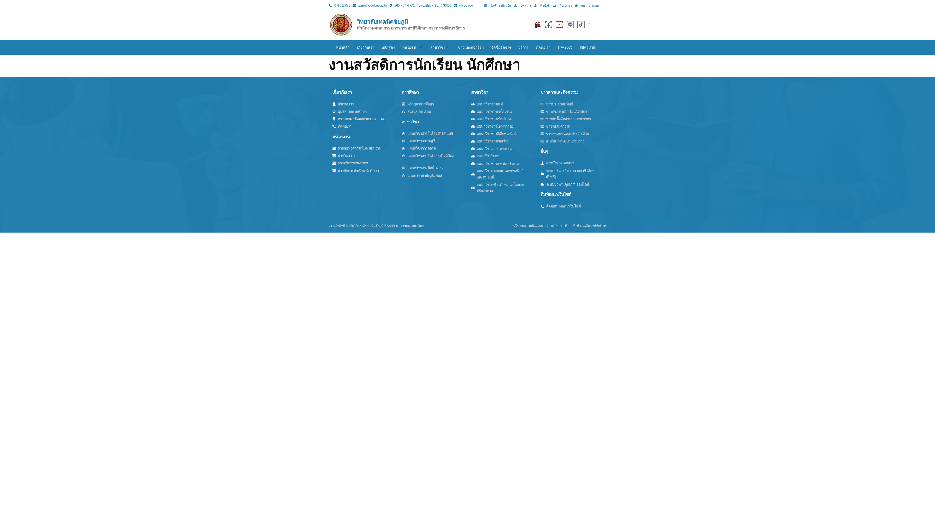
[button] (589, 24)
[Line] (570, 24)
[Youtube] (559, 24)
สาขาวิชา (437, 47)
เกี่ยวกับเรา (365, 47)
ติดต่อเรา (543, 47)
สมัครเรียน (588, 47)
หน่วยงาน (409, 47)
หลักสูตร (388, 47)
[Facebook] (548, 24)
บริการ (523, 47)
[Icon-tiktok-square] (581, 24)
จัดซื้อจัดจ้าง (501, 47)
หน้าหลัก (343, 47)
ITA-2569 (565, 47)
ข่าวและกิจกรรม (471, 47)
